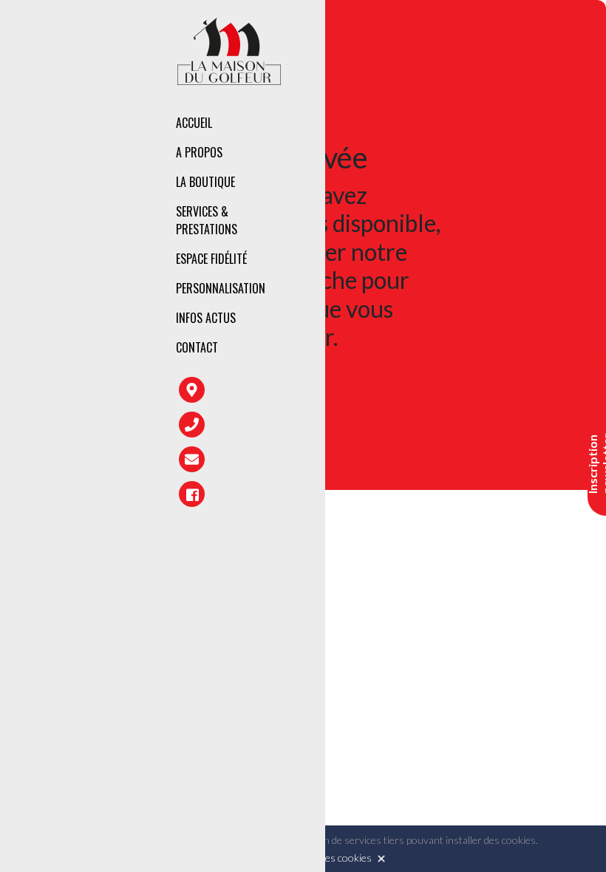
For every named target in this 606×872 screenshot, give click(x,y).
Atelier (388, 242)
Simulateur (399, 274)
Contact (197, 347)
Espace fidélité (211, 259)
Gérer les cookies (332, 857)
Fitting (388, 210)
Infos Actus (206, 318)
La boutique (205, 182)
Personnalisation (220, 288)
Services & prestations (206, 220)
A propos (199, 152)
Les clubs (394, 185)
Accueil (194, 123)
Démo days (397, 306)
